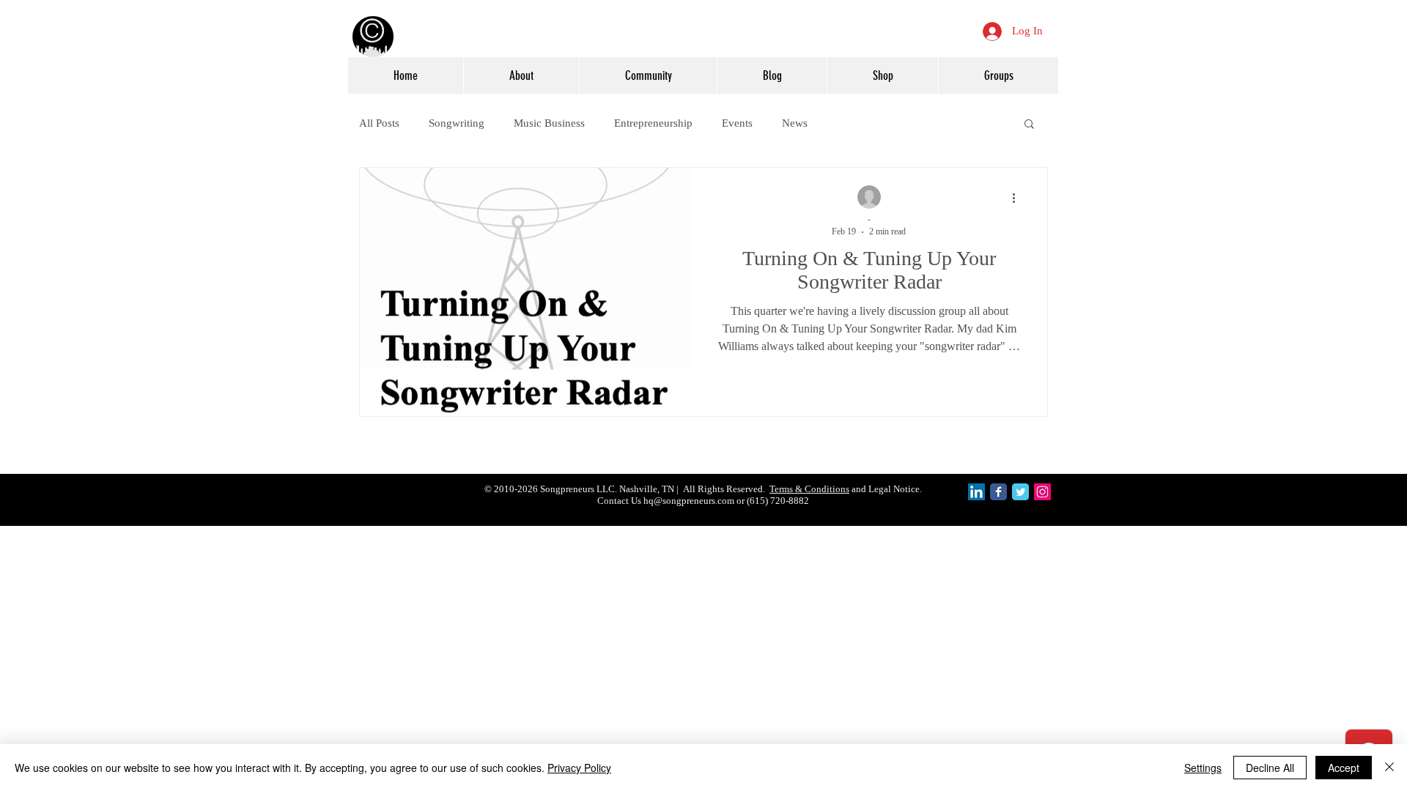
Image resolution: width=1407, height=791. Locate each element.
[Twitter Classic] (1020, 491)
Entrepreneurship (653, 123)
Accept (1343, 767)
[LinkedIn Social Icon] (976, 491)
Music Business (549, 123)
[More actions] (1018, 198)
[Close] (1389, 767)
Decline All (1270, 767)
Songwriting (456, 123)
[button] (1029, 125)
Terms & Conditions (809, 488)
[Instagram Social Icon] (1042, 491)
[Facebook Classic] (998, 491)
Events (737, 123)
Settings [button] (1203, 767)
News (795, 123)
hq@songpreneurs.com (688, 500)
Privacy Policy (579, 767)
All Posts (379, 123)
